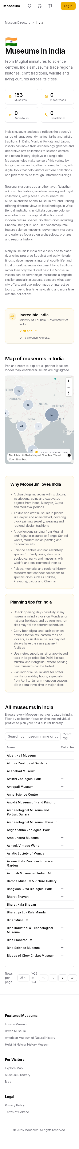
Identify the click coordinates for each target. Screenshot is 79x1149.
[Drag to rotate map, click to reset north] (69, 393)
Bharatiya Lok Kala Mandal (27, 912)
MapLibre (14, 455)
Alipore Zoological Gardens (27, 763)
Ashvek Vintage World (23, 845)
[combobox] (23, 977)
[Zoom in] (69, 381)
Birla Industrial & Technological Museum (30, 930)
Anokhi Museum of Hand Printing (31, 802)
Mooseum (11, 6)
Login (68, 6)
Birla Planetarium (19, 940)
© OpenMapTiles (49, 455)
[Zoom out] (69, 387)
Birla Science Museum (23, 948)
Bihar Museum (17, 920)
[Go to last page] (72, 977)
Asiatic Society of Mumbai (26, 853)
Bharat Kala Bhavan (21, 904)
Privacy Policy (15, 1105)
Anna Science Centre (22, 794)
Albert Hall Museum (21, 755)
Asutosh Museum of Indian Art (29, 873)
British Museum (15, 1031)
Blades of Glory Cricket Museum (30, 955)
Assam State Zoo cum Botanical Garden (30, 863)
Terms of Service (17, 1112)
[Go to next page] (62, 977)
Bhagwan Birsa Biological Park (29, 889)
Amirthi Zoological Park (24, 779)
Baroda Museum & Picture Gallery (31, 881)
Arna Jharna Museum (23, 838)
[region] (39, 420)
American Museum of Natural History (30, 1037)
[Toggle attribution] (69, 455)
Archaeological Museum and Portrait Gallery (28, 812)
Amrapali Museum (20, 786)
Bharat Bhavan (18, 896)
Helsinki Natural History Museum (27, 1044)
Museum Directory (17, 22)
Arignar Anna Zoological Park (28, 830)
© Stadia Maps (30, 455)
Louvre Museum (16, 1024)
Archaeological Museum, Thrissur (31, 822)
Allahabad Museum (21, 771)
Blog (8, 1081)
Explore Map (14, 1068)
